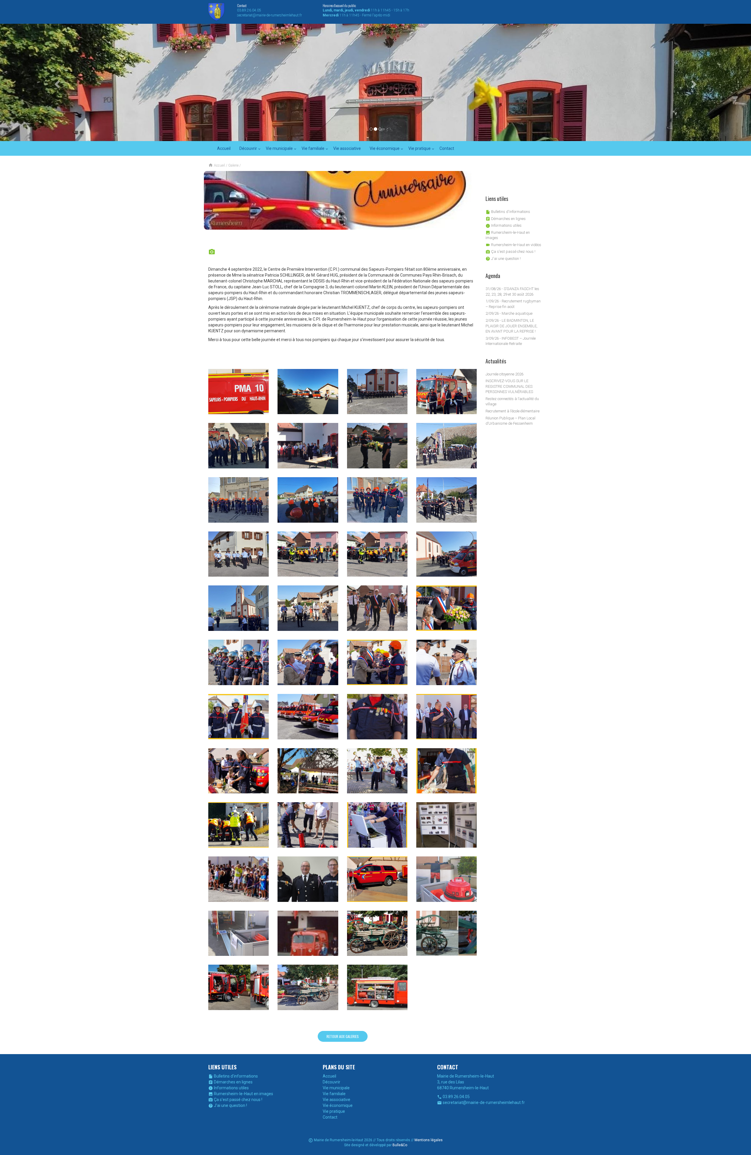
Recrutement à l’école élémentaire (512, 411)
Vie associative (347, 148)
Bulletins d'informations (508, 211)
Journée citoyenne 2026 (504, 374)
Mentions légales (429, 1140)
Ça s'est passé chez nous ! (510, 251)
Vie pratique (419, 148)
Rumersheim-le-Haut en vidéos (513, 245)
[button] (56, 82)
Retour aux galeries (343, 1036)
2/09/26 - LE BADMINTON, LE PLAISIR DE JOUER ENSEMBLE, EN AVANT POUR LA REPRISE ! (511, 325)
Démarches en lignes (506, 218)
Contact (446, 148)
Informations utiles (504, 225)
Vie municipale (279, 148)
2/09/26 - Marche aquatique (509, 313)
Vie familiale (313, 148)
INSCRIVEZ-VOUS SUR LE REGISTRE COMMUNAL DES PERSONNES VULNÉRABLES (509, 386)
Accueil (224, 148)
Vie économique (385, 148)
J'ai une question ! (503, 258)
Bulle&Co (400, 1145)
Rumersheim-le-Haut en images (240, 1093)
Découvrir (248, 148)
